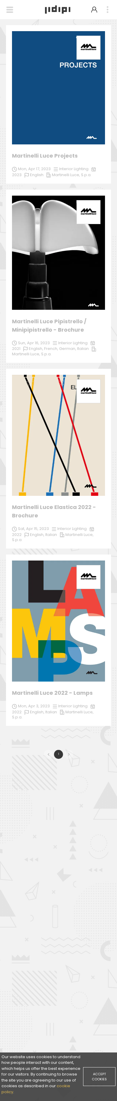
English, (36, 348)
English (37, 175)
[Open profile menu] (94, 9)
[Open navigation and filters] (10, 9)
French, (51, 348)
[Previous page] (48, 754)
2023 (17, 175)
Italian (83, 348)
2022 (17, 534)
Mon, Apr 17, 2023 (34, 169)
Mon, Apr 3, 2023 (34, 706)
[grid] (58, 378)
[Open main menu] (107, 10)
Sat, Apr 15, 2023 (33, 528)
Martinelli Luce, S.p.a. (32, 354)
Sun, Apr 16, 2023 (34, 343)
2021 (16, 348)
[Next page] (68, 754)
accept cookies (99, 1077)
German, (68, 348)
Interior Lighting (73, 343)
